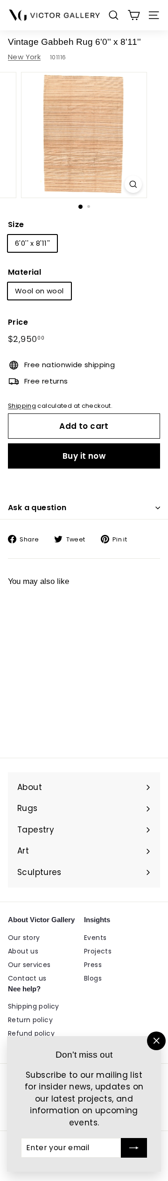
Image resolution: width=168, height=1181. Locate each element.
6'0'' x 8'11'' (32, 243)
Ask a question (37, 507)
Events (95, 937)
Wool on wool (39, 291)
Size (16, 224)
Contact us (27, 978)
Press (93, 964)
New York (24, 57)
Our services (29, 964)
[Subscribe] (134, 1148)
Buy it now (84, 456)
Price (18, 322)
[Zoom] (133, 184)
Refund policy (31, 1033)
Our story (24, 937)
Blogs (93, 978)
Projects (98, 951)
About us (23, 951)
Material (24, 272)
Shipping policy (33, 1006)
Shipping (22, 406)
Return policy (30, 1019)
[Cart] (134, 15)
